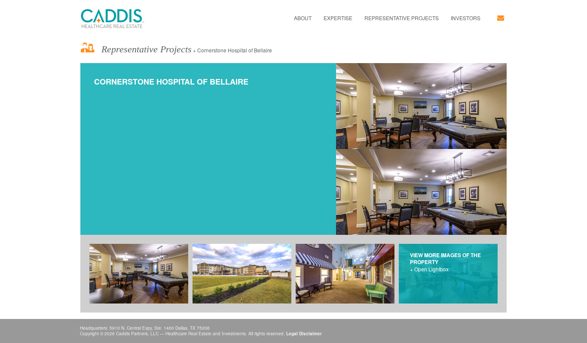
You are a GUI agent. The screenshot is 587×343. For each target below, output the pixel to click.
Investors (465, 17)
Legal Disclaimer (304, 334)
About (303, 17)
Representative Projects (401, 17)
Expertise (338, 17)
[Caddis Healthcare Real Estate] (112, 19)
